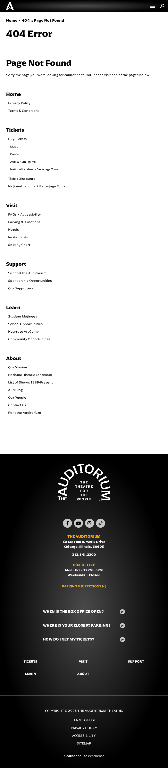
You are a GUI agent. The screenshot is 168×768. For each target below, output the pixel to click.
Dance (14, 154)
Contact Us (17, 405)
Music (14, 146)
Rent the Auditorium (24, 412)
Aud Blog (15, 390)
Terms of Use (84, 720)
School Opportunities (25, 324)
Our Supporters (20, 288)
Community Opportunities (29, 339)
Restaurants (18, 237)
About (13, 358)
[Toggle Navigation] (153, 6)
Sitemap (84, 743)
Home (11, 20)
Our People (17, 397)
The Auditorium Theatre (10, 6)
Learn (13, 307)
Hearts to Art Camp (23, 331)
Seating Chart (19, 245)
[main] (84, 233)
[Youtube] (78, 523)
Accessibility (84, 735)
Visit (11, 205)
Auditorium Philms (23, 161)
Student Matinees (22, 316)
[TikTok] (100, 523)
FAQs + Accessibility (24, 214)
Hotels (13, 229)
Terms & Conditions (24, 110)
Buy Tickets (17, 139)
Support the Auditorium (27, 273)
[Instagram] (89, 523)
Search (162, 6)
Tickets (15, 130)
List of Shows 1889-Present (30, 382)
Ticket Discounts (21, 179)
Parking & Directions (24, 222)
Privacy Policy (19, 103)
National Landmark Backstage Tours (34, 169)
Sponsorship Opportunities (30, 280)
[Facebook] (67, 523)
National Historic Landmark (30, 375)
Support (16, 264)
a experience (84, 756)
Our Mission (17, 367)
